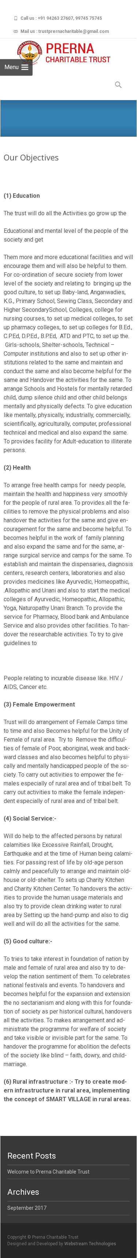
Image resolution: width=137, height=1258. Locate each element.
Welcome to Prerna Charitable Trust (48, 1172)
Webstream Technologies (90, 1243)
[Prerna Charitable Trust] (57, 53)
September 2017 (26, 1208)
